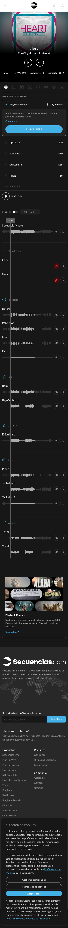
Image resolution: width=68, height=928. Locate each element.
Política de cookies (15, 918)
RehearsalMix (9, 810)
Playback (7, 790)
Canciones (39, 754)
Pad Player (8, 795)
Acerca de (39, 777)
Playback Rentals (11, 800)
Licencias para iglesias (14, 779)
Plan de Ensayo (10, 764)
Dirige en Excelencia (45, 759)
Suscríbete (34, 129)
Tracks (5, 785)
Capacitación (41, 764)
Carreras (38, 782)
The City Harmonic (29, 53)
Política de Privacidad (38, 918)
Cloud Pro (7, 805)
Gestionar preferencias (34, 879)
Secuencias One (10, 754)
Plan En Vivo (9, 759)
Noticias (38, 787)
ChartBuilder (9, 815)
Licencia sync (9, 769)
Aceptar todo (34, 893)
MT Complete (9, 774)
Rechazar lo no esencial (34, 886)
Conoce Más (11, 121)
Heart (46, 53)
